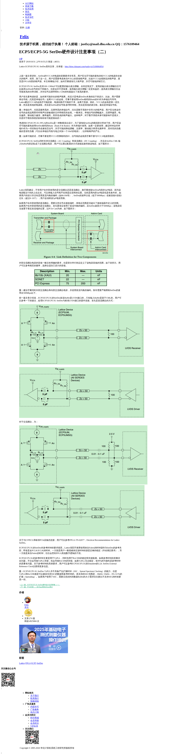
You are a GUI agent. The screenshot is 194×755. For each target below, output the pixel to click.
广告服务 (34, 709)
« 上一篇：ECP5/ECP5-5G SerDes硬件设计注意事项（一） (40, 585)
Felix (24, 36)
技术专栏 (29, 17)
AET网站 (29, 3)
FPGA (28, 663)
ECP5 (33, 663)
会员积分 (34, 723)
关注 (26, 607)
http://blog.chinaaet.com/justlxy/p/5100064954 (84, 66)
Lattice (22, 663)
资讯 (27, 12)
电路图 (28, 14)
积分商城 (34, 718)
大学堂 (28, 23)
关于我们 (34, 695)
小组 (27, 20)
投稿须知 (34, 701)
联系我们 (34, 698)
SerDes (40, 663)
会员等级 (34, 720)
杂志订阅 (34, 712)
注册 (28, 27)
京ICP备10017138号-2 (85, 748)
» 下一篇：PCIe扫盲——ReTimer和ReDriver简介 (36, 587)
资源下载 (29, 6)
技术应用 (29, 9)
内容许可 (34, 707)
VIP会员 (34, 726)
